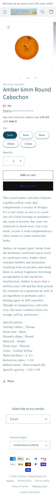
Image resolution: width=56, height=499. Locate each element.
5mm (10, 134)
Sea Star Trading (26, 476)
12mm (28, 143)
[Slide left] (20, 78)
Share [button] (10, 381)
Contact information (30, 492)
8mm (42, 134)
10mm (11, 143)
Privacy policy (42, 480)
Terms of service (20, 486)
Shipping (7, 111)
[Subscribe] (45, 419)
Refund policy (25, 480)
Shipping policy (40, 486)
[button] (5, 12)
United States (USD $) (26, 445)
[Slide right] (35, 78)
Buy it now (28, 186)
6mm (26, 134)
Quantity (8, 152)
